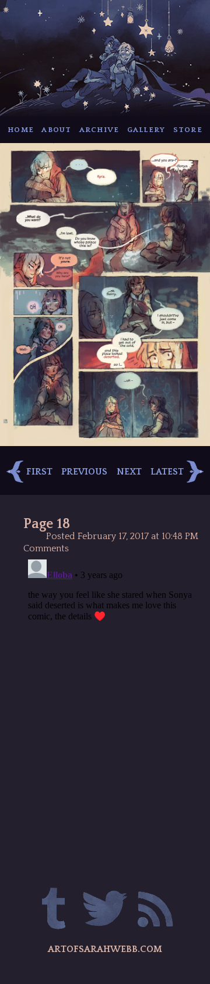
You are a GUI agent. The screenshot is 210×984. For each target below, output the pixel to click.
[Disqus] (110, 700)
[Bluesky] (105, 910)
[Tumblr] (54, 910)
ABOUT (56, 130)
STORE (187, 130)
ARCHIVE (99, 130)
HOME (21, 130)
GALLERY (146, 130)
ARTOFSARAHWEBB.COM (105, 949)
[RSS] (155, 910)
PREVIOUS (84, 471)
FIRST (39, 471)
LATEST (167, 471)
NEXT (129, 471)
